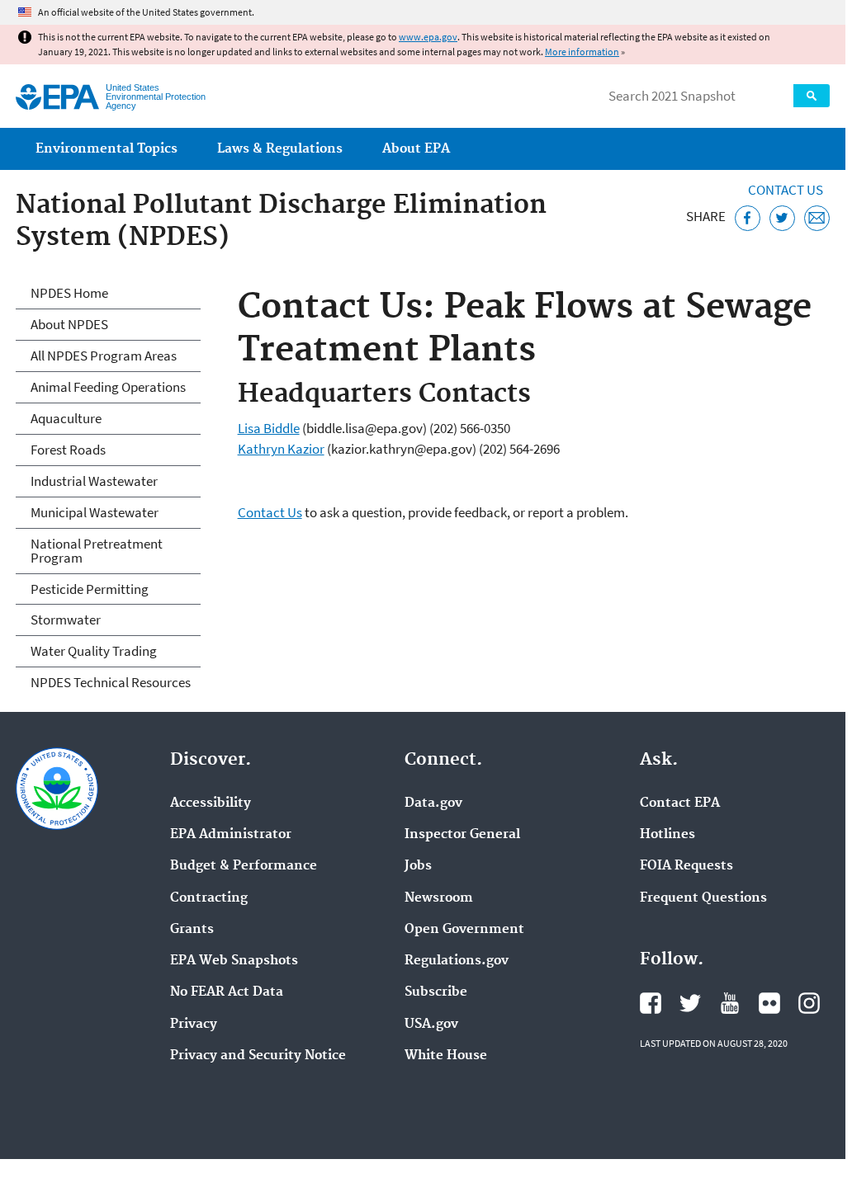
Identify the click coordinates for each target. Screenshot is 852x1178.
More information (582, 51)
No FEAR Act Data (226, 992)
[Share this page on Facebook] (747, 218)
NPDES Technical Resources (111, 682)
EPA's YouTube (730, 1003)
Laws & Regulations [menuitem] (280, 149)
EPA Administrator (230, 834)
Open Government (464, 929)
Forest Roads (68, 450)
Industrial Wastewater (94, 481)
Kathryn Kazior (281, 449)
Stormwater (66, 619)
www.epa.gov (428, 37)
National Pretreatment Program (97, 551)
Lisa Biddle (269, 428)
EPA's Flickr (769, 1003)
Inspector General (462, 834)
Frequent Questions (703, 898)
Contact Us (785, 190)
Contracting (209, 898)
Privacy (193, 1024)
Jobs (418, 866)
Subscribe (436, 992)
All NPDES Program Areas (104, 355)
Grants (192, 929)
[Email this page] (817, 218)
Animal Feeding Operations (108, 387)
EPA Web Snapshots (234, 961)
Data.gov (433, 803)
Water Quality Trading (94, 651)
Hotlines (667, 834)
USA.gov (431, 1024)
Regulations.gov (457, 961)
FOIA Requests (686, 866)
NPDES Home (69, 293)
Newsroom (439, 898)
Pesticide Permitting (90, 589)
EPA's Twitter (690, 1003)
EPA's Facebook (650, 1003)
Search (811, 95)
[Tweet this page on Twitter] (782, 218)
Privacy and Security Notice (258, 1055)
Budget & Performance (243, 866)
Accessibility (210, 803)
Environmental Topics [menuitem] (107, 149)
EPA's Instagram (809, 1003)
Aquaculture (66, 418)
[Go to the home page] (57, 97)
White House (446, 1055)
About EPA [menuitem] (416, 149)
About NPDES (69, 324)
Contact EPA (680, 803)
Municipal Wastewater (95, 512)
